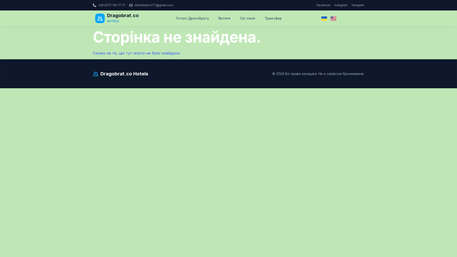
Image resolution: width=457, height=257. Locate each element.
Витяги (224, 18)
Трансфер (273, 18)
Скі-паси (247, 18)
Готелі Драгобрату (192, 18)
